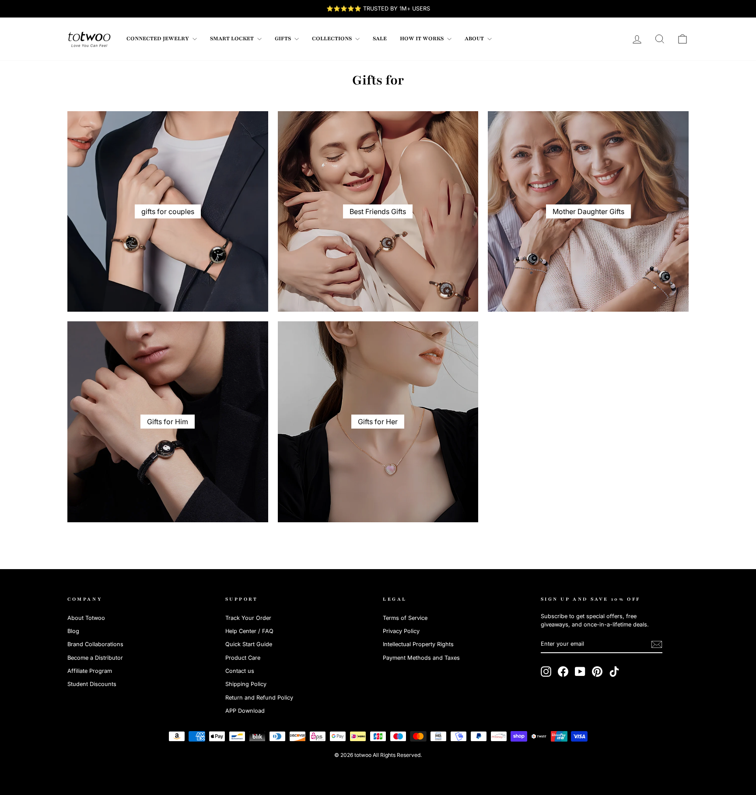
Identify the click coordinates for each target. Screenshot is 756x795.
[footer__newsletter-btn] (656, 644)
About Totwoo (86, 618)
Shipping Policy (245, 684)
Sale (380, 38)
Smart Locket (232, 38)
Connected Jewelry (158, 38)
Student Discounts (91, 684)
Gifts (283, 38)
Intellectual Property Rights (418, 644)
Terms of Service (405, 618)
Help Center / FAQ (249, 631)
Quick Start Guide (248, 644)
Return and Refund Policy (259, 697)
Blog (73, 631)
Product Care (242, 657)
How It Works (422, 38)
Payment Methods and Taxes (421, 657)
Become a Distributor (95, 657)
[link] (89, 39)
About (475, 38)
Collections (332, 38)
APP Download (245, 710)
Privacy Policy (401, 631)
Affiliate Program (89, 671)
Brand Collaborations (95, 644)
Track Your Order (248, 618)
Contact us (239, 671)
